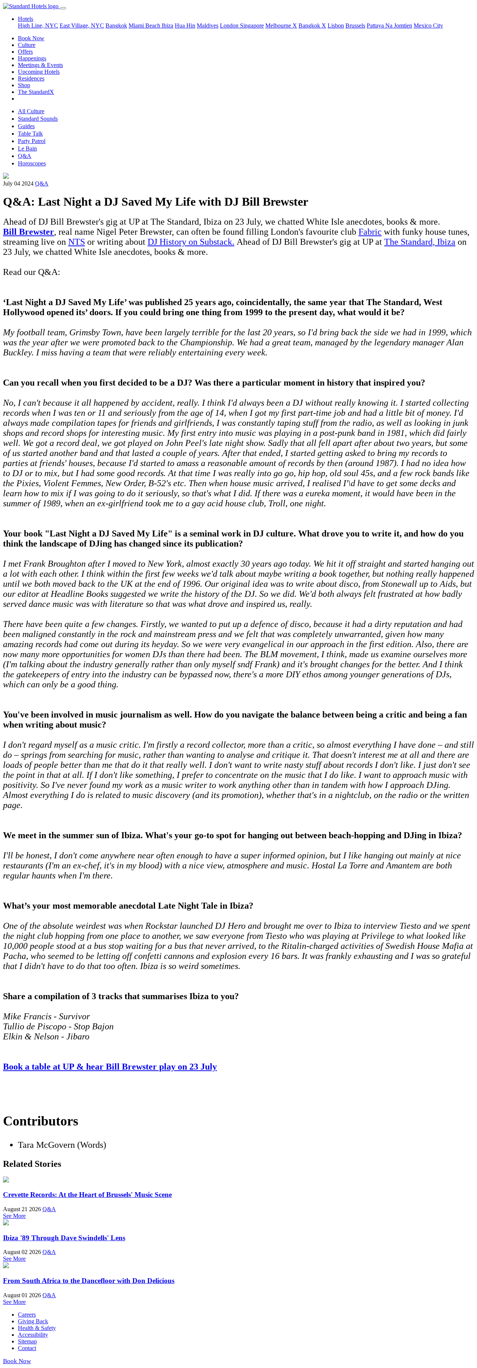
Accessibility (33, 1334)
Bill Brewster (28, 232)
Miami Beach (145, 25)
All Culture (31, 111)
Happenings (32, 58)
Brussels (355, 25)
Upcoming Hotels (39, 72)
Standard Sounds (38, 118)
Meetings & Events (40, 65)
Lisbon (336, 25)
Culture (26, 45)
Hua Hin (185, 25)
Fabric (370, 232)
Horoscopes (32, 163)
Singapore (252, 25)
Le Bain (27, 148)
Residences (31, 78)
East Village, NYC (82, 25)
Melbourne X (281, 25)
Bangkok (116, 25)
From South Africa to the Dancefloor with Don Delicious (88, 1281)
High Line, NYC (38, 25)
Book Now (31, 38)
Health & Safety (37, 1328)
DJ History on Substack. (191, 242)
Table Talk (30, 133)
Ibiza (167, 25)
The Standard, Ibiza (419, 242)
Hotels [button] (25, 19)
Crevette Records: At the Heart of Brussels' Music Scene (87, 1194)
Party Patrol (31, 141)
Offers (25, 51)
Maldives (207, 25)
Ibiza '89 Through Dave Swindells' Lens (64, 1238)
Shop (24, 85)
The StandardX (36, 92)
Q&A (24, 156)
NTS (76, 242)
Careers (27, 1314)
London (230, 25)
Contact (27, 1348)
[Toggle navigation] (63, 8)
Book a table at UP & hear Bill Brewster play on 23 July (110, 1066)
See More (14, 1216)
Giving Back (33, 1321)
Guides (26, 126)
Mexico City (428, 25)
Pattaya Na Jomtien (389, 25)
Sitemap (27, 1341)
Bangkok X (312, 25)
